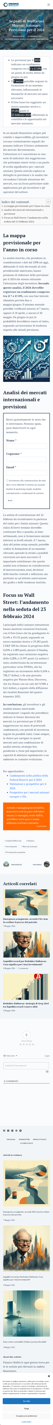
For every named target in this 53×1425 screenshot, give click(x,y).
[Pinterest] (16, 1131)
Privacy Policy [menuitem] (39, 1139)
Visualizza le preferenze (26, 1416)
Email (10, 467)
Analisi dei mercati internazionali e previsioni (24, 211)
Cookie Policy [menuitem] (26, 1143)
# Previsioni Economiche (15, 852)
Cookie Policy (26, 1422)
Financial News (12, 39)
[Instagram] (12, 1131)
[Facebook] (4, 1131)
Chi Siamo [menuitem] (11, 1139)
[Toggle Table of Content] (47, 201)
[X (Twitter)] (8, 1131)
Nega (26, 1408)
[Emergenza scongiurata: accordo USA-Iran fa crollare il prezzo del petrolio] (26, 902)
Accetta (26, 1401)
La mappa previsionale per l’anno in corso (27, 205)
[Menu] (48, 4)
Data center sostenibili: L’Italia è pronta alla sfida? (24, 1341)
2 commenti (23, 968)
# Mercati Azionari (29, 846)
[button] (49, 1376)
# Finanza (30, 840)
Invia (10, 500)
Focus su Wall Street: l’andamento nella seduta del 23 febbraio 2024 (26, 219)
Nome (10, 440)
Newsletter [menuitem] (24, 1139)
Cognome (13, 454)
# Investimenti (11, 846)
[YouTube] (20, 1131)
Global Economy (27, 39)
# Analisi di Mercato (13, 840)
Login (46, 1055)
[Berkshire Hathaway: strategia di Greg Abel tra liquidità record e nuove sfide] (26, 987)
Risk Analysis (42, 39)
